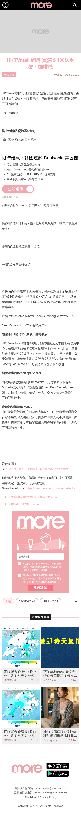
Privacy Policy (48, 797)
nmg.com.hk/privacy (47, 567)
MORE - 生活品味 (12, 680)
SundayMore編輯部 (51, 740)
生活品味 (9, 75)
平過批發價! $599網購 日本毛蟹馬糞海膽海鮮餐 (37, 469)
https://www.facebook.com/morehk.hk (50, 488)
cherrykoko (27, 601)
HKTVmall (50, 601)
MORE (58, 74)
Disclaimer (31, 797)
